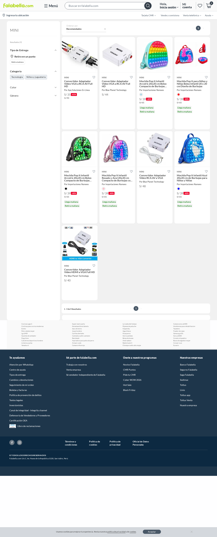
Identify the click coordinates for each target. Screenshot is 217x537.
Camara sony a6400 (180, 324)
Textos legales (16, 400)
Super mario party (78, 324)
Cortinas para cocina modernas (32, 326)
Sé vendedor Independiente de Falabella (85, 374)
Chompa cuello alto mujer (132, 345)
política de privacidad (116, 531)
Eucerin (176, 345)
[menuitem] (147, 15)
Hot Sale (127, 385)
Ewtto (23, 329)
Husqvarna (126, 333)
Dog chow (25, 338)
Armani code (76, 343)
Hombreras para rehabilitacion (184, 326)
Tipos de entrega (17, 374)
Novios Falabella (131, 364)
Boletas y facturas (18, 390)
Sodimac (184, 379)
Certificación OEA (18, 420)
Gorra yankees (128, 336)
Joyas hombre (77, 331)
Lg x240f (24, 333)
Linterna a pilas (26, 343)
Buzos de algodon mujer (181, 340)
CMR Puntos (129, 369)
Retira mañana (17, 62)
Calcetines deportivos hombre (32, 340)
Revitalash (75, 338)
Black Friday (129, 390)
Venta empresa (73, 369)
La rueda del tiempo (130, 324)
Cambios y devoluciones (21, 379)
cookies (133, 531)
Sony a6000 (177, 336)
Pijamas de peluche (129, 326)
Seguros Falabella (188, 369)
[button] (108, 5)
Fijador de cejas (178, 331)
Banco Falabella (188, 364)
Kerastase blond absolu (80, 326)
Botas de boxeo (128, 338)
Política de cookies (94, 443)
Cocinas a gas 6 (26, 324)
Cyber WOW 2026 (132, 379)
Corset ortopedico (179, 338)
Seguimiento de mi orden (21, 385)
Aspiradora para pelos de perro (83, 340)
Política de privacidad (115, 443)
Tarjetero (176, 329)
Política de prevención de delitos (25, 395)
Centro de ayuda (17, 369)
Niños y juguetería (36, 77)
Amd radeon (127, 340)
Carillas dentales (78, 333)
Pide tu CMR (129, 374)
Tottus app (185, 395)
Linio (182, 390)
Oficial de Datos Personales (141, 443)
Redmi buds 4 (127, 343)
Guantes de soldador (28, 336)
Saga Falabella (187, 374)
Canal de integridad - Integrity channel (28, 410)
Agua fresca (127, 331)
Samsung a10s (178, 333)
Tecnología (17, 77)
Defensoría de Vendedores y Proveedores (29, 415)
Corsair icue (177, 343)
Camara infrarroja (78, 345)
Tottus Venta (186, 400)
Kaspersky (126, 329)
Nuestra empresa (188, 405)
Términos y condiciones (71, 443)
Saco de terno (77, 329)
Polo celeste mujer (27, 331)
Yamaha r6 (25, 345)
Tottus (183, 385)
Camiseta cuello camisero (81, 336)
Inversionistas (16, 405)
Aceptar (152, 531)
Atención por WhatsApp (21, 364)
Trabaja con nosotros (76, 364)
